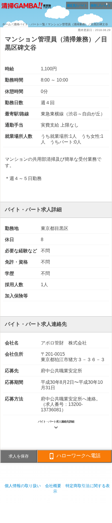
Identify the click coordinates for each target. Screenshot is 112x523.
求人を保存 (19, 456)
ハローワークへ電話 (74, 456)
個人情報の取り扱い (23, 485)
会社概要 (53, 485)
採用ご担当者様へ (56, 502)
